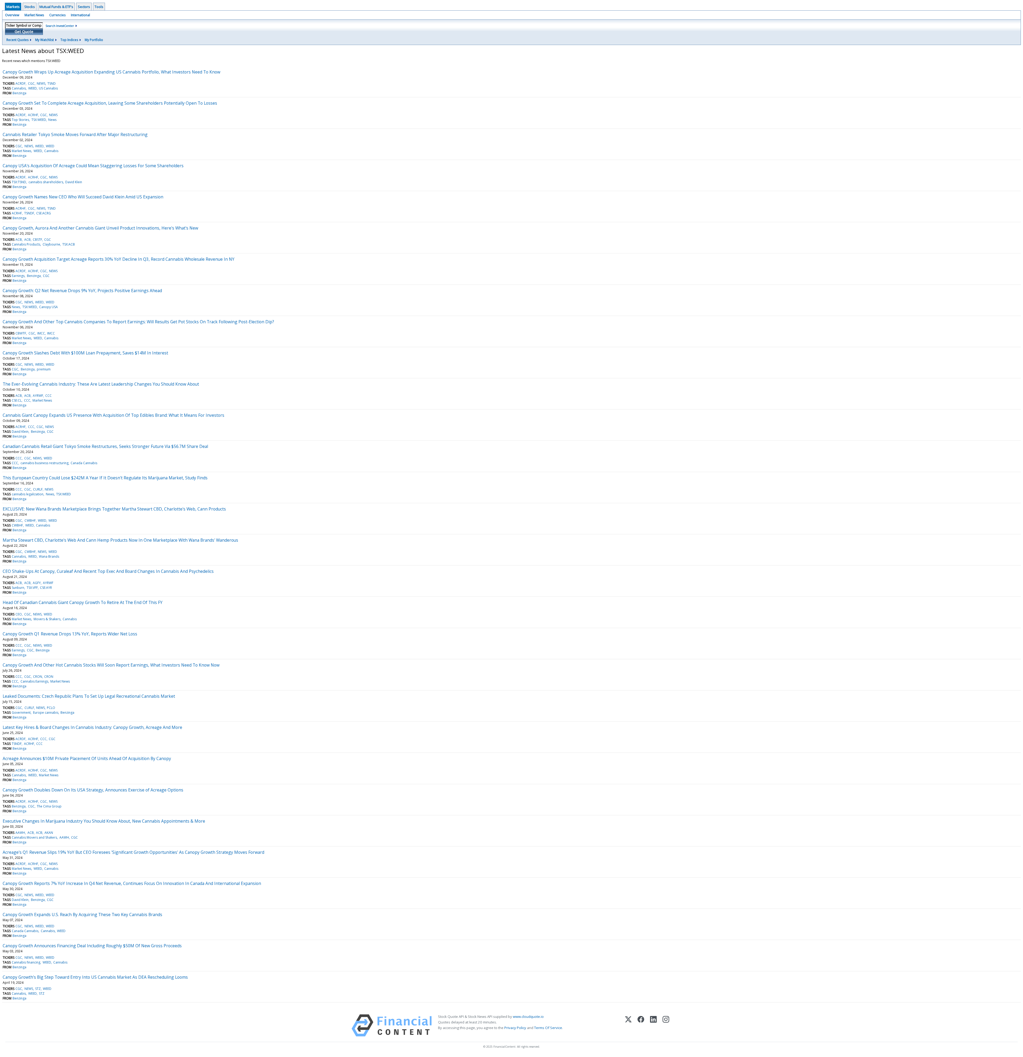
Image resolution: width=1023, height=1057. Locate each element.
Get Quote (24, 31)
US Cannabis (48, 88)
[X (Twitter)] (628, 1025)
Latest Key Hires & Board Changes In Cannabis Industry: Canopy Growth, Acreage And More (92, 727)
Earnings (18, 276)
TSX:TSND (19, 182)
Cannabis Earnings (34, 681)
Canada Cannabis (84, 463)
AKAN (48, 832)
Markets (13, 6)
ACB (18, 239)
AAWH (20, 832)
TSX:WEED (38, 119)
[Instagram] (665, 1025)
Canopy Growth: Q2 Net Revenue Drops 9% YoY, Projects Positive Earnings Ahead (82, 290)
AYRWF (38, 395)
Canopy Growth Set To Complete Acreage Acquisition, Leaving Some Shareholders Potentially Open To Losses (110, 103)
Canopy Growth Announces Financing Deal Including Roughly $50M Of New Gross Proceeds (92, 946)
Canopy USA (48, 307)
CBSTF (37, 239)
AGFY (37, 583)
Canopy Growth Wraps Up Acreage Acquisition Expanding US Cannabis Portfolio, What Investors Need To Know (111, 72)
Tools (99, 6)
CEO (18, 614)
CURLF (38, 489)
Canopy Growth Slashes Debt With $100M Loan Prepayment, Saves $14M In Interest (85, 353)
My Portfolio (94, 40)
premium (44, 369)
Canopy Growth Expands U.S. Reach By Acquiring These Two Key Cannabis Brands (82, 914)
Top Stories (20, 119)
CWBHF (30, 520)
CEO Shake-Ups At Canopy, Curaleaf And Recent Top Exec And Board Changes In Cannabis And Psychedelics (108, 571)
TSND (51, 83)
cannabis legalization (27, 494)
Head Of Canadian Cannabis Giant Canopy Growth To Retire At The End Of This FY (83, 602)
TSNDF (29, 213)
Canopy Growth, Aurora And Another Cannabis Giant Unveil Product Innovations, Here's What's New (100, 228)
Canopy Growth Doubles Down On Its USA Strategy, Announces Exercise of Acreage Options (93, 790)
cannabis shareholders (46, 182)
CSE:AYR (46, 587)
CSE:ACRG (43, 213)
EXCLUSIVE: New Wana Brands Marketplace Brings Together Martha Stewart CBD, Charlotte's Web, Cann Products (114, 509)
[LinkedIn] (653, 1025)
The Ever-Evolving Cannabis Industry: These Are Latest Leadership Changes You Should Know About (101, 384)
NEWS (41, 83)
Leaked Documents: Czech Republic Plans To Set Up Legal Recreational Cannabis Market (89, 696)
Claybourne (51, 244)
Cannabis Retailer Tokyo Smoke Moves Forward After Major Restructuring (75, 134)
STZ (38, 988)
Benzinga (19, 93)
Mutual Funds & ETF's (56, 6)
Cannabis (19, 88)
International (80, 15)
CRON (37, 676)
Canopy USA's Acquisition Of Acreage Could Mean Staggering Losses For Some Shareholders (93, 166)
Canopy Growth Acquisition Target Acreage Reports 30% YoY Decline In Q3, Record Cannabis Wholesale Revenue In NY (118, 259)
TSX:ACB (68, 244)
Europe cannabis (45, 712)
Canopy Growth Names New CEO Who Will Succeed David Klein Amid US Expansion (83, 197)
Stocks (29, 6)
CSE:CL (17, 400)
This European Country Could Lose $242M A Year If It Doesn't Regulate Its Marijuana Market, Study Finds (105, 478)
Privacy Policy (515, 1027)
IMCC (41, 333)
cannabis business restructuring (44, 463)
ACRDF (20, 83)
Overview (12, 15)
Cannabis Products (26, 244)
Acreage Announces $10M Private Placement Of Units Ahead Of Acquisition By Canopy (87, 758)
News (52, 119)
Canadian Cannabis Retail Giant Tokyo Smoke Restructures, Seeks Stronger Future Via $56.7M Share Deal (105, 446)
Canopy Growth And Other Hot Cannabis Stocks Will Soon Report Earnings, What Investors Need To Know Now (111, 665)
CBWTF (20, 333)
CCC (48, 395)
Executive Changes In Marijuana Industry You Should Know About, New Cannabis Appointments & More (104, 821)
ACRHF (33, 115)
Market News (34, 15)
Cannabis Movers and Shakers (34, 837)
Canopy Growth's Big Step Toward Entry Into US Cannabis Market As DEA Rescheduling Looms (95, 977)
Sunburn (18, 587)
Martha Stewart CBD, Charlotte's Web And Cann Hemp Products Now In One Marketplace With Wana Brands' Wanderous (120, 540)
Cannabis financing (26, 962)
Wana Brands (49, 556)
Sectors (84, 6)
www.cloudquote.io (528, 1016)
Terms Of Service (548, 1027)
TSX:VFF (32, 587)
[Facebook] (640, 1025)
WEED (32, 88)
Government (21, 712)
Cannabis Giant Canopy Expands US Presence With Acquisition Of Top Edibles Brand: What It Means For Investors (113, 415)
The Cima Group (49, 806)
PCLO (51, 707)
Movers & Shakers (47, 619)
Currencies (57, 15)
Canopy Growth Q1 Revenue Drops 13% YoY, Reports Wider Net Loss (70, 634)
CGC (31, 83)
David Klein (73, 182)
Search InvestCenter (60, 26)
